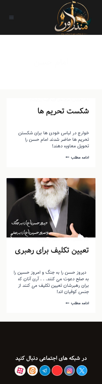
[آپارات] (20, 370)
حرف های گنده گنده (57, 100)
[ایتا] (32, 370)
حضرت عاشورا (61, 239)
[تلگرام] (44, 370)
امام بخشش (81, 100)
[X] (81, 370)
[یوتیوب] (57, 370)
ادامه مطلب (77, 157)
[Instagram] (69, 370)
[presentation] (51, 207)
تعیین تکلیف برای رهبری (52, 250)
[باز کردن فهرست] (12, 17)
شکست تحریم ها (63, 111)
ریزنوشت (36, 100)
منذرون (73, 123)
